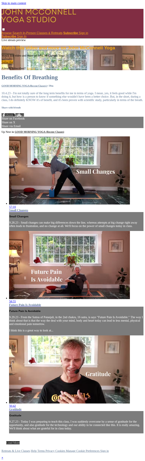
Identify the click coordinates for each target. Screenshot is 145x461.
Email (20, 115)
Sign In (21, 36)
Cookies (60, 450)
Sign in (83, 33)
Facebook (8, 115)
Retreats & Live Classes (16, 450)
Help (34, 450)
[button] (3, 29)
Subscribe (7, 62)
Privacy (50, 450)
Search (17, 33)
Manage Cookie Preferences (83, 450)
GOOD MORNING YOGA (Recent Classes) (24, 85)
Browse (7, 33)
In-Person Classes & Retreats (42, 33)
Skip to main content (14, 3)
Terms (41, 450)
